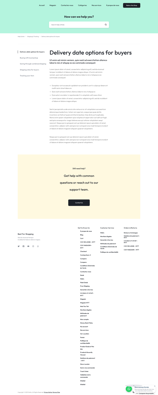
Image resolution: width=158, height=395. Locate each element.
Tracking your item (27, 76)
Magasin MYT (84, 303)
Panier (82, 337)
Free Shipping (85, 286)
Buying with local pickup (29, 58)
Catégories (82, 5)
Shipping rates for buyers (29, 70)
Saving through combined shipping (33, 64)
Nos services (96, 5)
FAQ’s (82, 279)
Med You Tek (84, 306)
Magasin (53, 5)
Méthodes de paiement (84, 314)
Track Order (84, 371)
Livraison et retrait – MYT (87, 294)
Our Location (84, 334)
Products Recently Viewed (86, 353)
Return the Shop (131, 5)
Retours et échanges (131, 233)
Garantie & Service (86, 290)
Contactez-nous (67, 5)
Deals (82, 275)
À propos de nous (112, 5)
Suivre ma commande (87, 368)
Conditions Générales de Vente (87, 267)
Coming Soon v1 (85, 255)
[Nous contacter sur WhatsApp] (129, 389)
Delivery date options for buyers (91, 52)
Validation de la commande (85, 376)
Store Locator (85, 364)
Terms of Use (56, 392)
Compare (83, 259)
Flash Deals (84, 282)
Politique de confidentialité (85, 342)
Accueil (42, 5)
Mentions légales (85, 310)
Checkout (83, 251)
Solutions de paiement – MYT (87, 359)
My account (84, 327)
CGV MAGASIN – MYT (86, 246)
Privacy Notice (48, 392)
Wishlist (82, 381)
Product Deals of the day (87, 348)
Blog (81, 235)
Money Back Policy (86, 323)
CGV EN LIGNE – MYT (87, 242)
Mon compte (84, 319)
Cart (81, 238)
